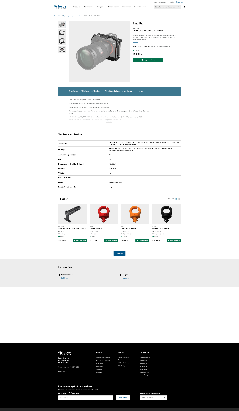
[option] (62, 24)
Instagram (99, 364)
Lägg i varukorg (149, 60)
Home (55, 16)
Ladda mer (119, 253)
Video (60, 16)
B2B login (180, 2)
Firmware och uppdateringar (144, 374)
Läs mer (135, 42)
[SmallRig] (138, 23)
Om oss (155, 2)
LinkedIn (99, 373)
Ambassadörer (113, 7)
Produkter (77, 7)
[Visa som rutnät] (176, 198)
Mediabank (144, 370)
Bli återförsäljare (123, 363)
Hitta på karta (62, 371)
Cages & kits (79, 16)
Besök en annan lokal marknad (150, 393)
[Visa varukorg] (184, 7)
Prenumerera (122, 397)
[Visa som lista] (179, 198)
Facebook (99, 367)
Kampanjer (101, 7)
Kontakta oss (162, 2)
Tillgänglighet (122, 366)
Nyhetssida (170, 2)
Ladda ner (64, 278)
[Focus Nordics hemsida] (60, 7)
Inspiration (126, 7)
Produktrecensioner (141, 7)
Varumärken (89, 7)
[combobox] (167, 7)
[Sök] (178, 7)
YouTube (99, 370)
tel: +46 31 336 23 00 (103, 361)
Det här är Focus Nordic (123, 359)
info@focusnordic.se (103, 358)
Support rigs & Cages (68, 16)
